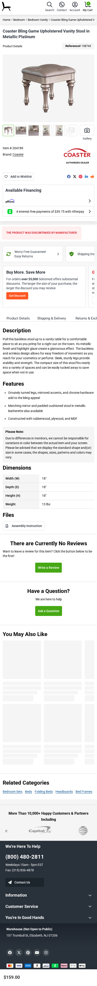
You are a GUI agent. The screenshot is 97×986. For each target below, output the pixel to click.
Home (6, 19)
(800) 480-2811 (24, 857)
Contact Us (22, 882)
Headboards (64, 791)
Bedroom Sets (12, 791)
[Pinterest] (81, 176)
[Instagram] (46, 952)
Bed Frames (84, 791)
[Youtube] (37, 952)
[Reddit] (92, 176)
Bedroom (19, 19)
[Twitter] (75, 176)
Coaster (18, 154)
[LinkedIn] (86, 176)
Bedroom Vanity (38, 19)
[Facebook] (69, 176)
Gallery (87, 138)
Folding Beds (44, 791)
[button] (49, 7)
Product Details (12, 46)
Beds (28, 791)
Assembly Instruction (27, 526)
